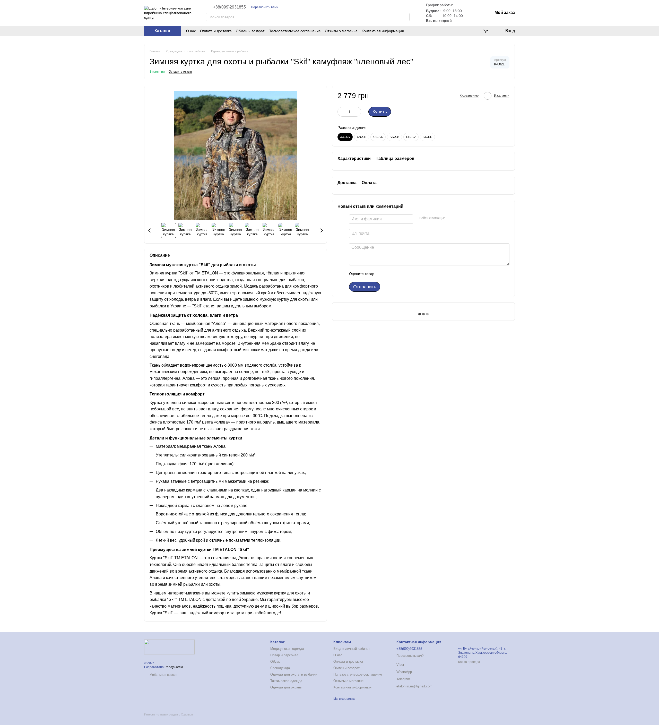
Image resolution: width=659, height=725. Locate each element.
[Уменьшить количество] (341, 111)
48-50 (361, 137)
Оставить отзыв (180, 71)
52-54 (378, 137)
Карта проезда (469, 662)
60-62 (411, 137)
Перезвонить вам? (264, 7)
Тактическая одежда (286, 681)
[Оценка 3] (399, 274)
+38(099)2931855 (229, 7)
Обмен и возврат (250, 31)
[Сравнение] (474, 30)
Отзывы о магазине (341, 31)
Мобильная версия (163, 675)
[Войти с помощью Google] (459, 218)
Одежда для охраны (286, 687)
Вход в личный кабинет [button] (351, 649)
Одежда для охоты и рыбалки (293, 674)
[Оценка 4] (407, 274)
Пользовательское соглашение (294, 31)
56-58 (394, 137)
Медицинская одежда (287, 649)
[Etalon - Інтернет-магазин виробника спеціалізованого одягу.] (169, 647)
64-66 (427, 137)
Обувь (275, 661)
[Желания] (464, 30)
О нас (191, 31)
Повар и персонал (284, 655)
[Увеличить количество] (357, 111)
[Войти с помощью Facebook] (451, 218)
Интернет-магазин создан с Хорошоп (168, 714)
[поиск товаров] (405, 17)
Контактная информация (383, 31)
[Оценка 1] (383, 274)
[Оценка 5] (416, 274)
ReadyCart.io (173, 667)
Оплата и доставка (216, 31)
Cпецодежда (280, 668)
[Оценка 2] (391, 274)
